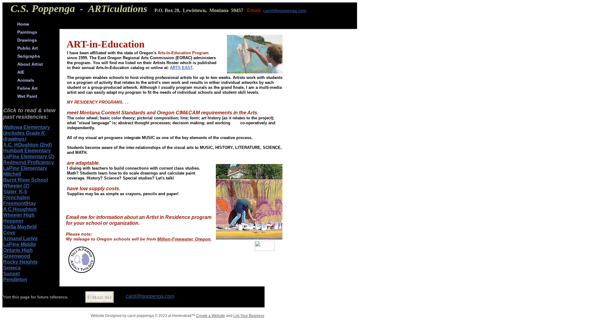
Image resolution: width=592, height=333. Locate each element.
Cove (9, 232)
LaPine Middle (19, 244)
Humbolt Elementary (27, 150)
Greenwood (16, 256)
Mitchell (12, 174)
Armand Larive (20, 238)
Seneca (12, 267)
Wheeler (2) (16, 185)
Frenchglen (16, 197)
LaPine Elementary (25, 168)
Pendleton (15, 279)
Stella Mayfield (20, 226)
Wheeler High (19, 215)
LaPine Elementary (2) (28, 156)
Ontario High (18, 250)
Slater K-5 (15, 191)
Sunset (11, 273)
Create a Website (210, 316)
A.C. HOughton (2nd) (27, 144)
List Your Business (248, 316)
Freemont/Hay (19, 203)
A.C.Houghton (20, 209)
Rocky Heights (20, 262)
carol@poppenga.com (150, 296)
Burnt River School (25, 180)
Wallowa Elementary (27, 127)
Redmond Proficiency (28, 162)
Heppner (13, 221)
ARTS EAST (181, 67)
